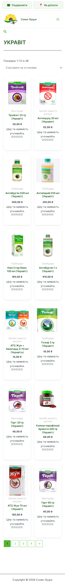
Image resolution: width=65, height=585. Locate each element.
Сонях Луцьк (29, 19)
